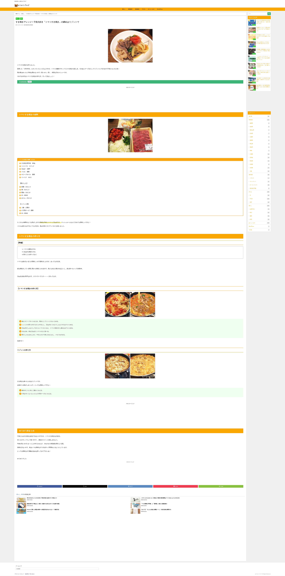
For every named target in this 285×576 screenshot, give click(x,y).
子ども (143, 9)
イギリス (259, 178)
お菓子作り (259, 209)
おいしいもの (151, 9)
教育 (259, 202)
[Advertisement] (130, 99)
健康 (259, 215)
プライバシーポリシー (19, 573)
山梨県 (259, 136)
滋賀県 (259, 126)
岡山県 (259, 143)
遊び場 (259, 116)
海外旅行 (137, 9)
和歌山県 (259, 130)
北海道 (259, 157)
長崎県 (259, 147)
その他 (259, 229)
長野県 (259, 140)
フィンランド (259, 181)
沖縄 (259, 150)
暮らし (124, 9)
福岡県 (259, 123)
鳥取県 (259, 160)
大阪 (259, 171)
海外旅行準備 (259, 188)
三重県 (259, 154)
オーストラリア (259, 184)
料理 (21, 18)
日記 (259, 212)
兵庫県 (259, 167)
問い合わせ (32, 573)
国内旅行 (130, 9)
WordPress (160, 9)
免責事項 (27, 573)
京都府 (259, 164)
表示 (30, 81)
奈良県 (259, 133)
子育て (259, 198)
